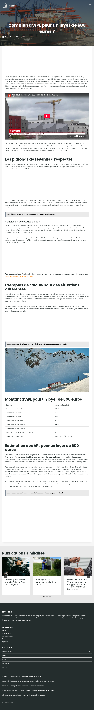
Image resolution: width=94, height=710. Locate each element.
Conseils (47, 21)
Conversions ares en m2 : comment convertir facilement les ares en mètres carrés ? (28, 690)
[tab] (43, 596)
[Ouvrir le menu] (90, 4)
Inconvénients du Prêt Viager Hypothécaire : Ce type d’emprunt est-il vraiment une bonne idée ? (77, 584)
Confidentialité (6, 633)
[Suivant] (88, 576)
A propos (5, 641)
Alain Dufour (10, 37)
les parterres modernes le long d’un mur (19, 276)
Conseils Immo (7, 652)
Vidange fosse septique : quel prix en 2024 (46, 582)
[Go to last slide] (5, 576)
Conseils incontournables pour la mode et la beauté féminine (21, 676)
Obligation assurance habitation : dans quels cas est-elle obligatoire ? (24, 695)
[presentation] (16, 566)
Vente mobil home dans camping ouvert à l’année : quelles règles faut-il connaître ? (28, 681)
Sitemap (4, 631)
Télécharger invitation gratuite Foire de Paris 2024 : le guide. (15, 582)
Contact (4, 639)
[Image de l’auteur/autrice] (3, 37)
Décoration (5, 663)
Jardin (4, 655)
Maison (4, 667)
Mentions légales (7, 636)
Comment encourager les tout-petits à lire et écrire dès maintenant (23, 686)
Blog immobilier (32, 18)
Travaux (4, 659)
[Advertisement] (47, 62)
